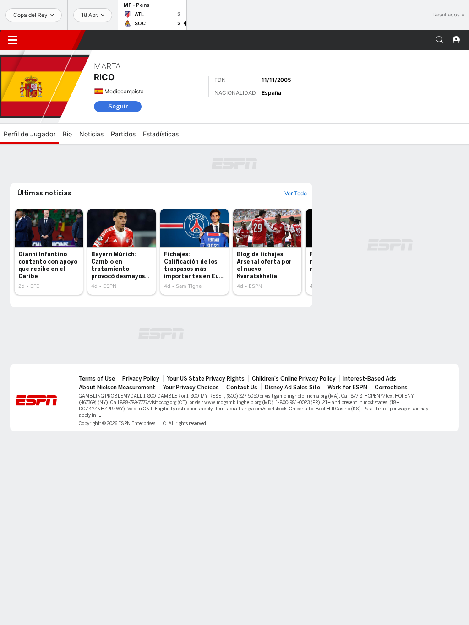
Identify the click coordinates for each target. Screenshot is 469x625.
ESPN (52, 40)
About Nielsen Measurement (117, 387)
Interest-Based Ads (369, 379)
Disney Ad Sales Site (292, 387)
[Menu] (12, 40)
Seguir (118, 106)
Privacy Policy (140, 379)
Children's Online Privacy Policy (294, 379)
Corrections (391, 387)
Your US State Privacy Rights (206, 379)
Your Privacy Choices (191, 387)
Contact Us (241, 387)
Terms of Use (97, 379)
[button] (439, 39)
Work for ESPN (347, 387)
